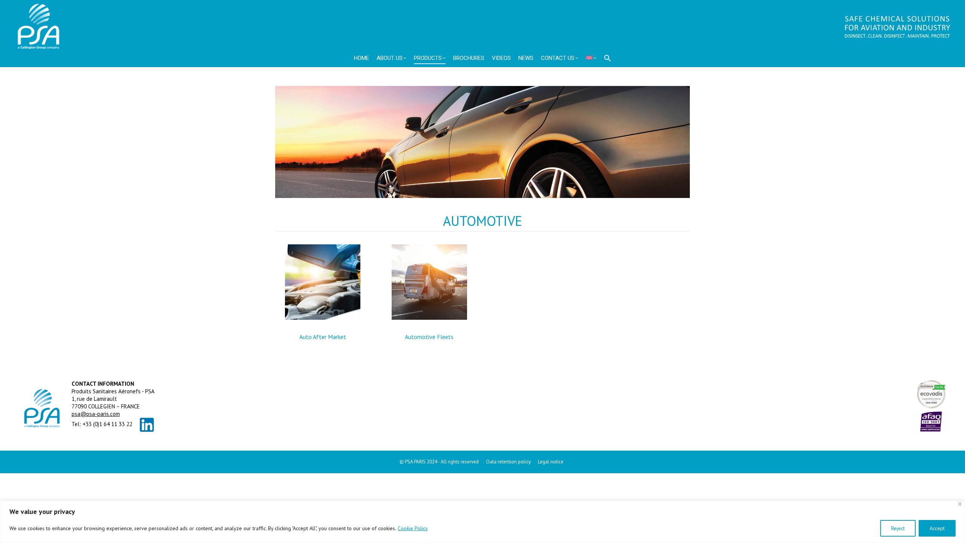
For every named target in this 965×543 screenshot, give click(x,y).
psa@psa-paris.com (96, 413)
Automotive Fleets (429, 337)
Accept (937, 528)
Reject (898, 528)
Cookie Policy (413, 528)
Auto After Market (322, 337)
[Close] (960, 504)
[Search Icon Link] (607, 58)
